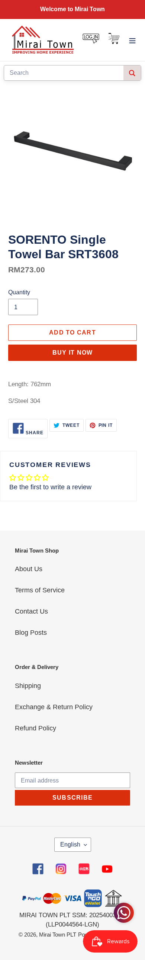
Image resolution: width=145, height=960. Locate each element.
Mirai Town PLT (57, 934)
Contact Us (31, 611)
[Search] (132, 72)
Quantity (19, 292)
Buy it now (72, 352)
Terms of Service (40, 590)
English (70, 844)
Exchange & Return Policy (54, 707)
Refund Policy (35, 728)
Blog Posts (31, 632)
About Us (28, 569)
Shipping (28, 685)
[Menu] (132, 40)
